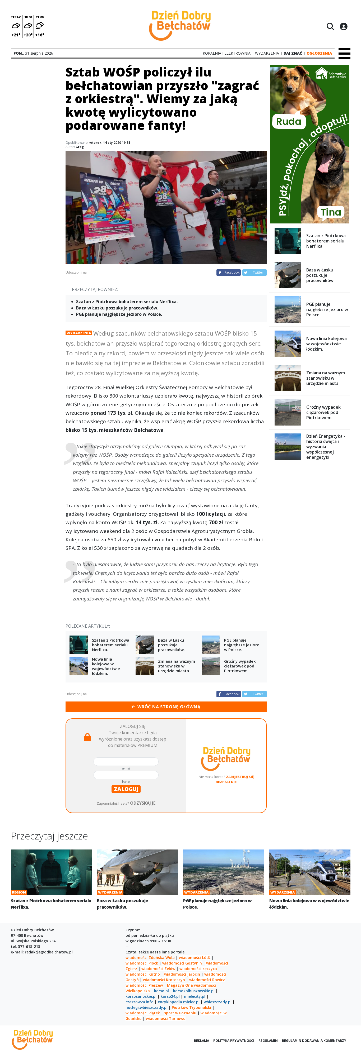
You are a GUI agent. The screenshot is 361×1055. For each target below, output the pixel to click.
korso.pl (161, 990)
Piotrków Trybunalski (191, 1007)
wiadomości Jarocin (182, 974)
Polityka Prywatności (233, 1040)
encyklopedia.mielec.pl (179, 1001)
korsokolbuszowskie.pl (194, 990)
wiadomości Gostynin (182, 963)
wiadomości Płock (142, 963)
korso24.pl (170, 996)
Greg (80, 147)
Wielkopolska (138, 990)
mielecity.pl (194, 996)
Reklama (201, 1040)
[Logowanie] (343, 26)
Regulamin (268, 1040)
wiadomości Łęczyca (198, 968)
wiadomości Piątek (143, 1012)
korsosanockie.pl (141, 996)
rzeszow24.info (140, 1001)
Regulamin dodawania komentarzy (314, 1040)
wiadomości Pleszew (144, 985)
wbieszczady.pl (218, 1001)
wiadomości (205, 985)
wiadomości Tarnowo (166, 1018)
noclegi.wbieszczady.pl (147, 1007)
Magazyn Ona (180, 985)
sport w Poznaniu (180, 1012)
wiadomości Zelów (158, 968)
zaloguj (126, 789)
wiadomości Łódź (195, 957)
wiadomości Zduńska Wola (150, 957)
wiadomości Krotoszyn (164, 979)
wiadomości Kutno (143, 974)
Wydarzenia (79, 333)
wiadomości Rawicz (207, 979)
